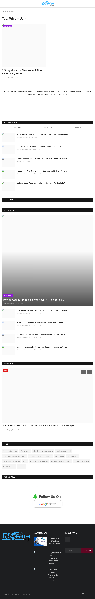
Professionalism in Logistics (61, 461)
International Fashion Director (41, 456)
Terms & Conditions (84, 594)
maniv (4, 78)
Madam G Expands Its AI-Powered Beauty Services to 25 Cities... (42, 347)
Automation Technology (39, 461)
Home (4, 11)
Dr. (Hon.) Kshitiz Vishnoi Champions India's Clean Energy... (54, 558)
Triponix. (21, 466)
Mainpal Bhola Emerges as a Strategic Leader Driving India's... (42, 183)
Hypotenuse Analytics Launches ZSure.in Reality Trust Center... (42, 171)
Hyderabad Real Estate (11, 461)
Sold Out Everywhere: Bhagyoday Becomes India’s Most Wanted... (43, 134)
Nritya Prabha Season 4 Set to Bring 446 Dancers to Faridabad (42, 159)
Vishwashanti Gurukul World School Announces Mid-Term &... (42, 335)
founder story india (10, 451)
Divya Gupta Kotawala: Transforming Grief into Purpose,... (53, 575)
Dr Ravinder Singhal (82, 461)
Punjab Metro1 (7, 430)
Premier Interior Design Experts (14, 456)
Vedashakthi (25, 451)
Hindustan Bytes (22, 137)
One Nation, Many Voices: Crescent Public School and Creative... (43, 310)
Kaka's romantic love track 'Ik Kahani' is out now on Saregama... (37, 425)
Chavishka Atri (73, 456)
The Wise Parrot (9, 466)
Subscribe (87, 550)
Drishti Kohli (59, 456)
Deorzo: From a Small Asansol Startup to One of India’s (39, 147)
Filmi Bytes (62, 94)
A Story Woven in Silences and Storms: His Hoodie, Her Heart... (23, 72)
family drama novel (63, 451)
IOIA (24, 461)
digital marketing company (43, 451)
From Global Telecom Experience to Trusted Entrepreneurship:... (43, 323)
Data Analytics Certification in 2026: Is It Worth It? (54, 542)
